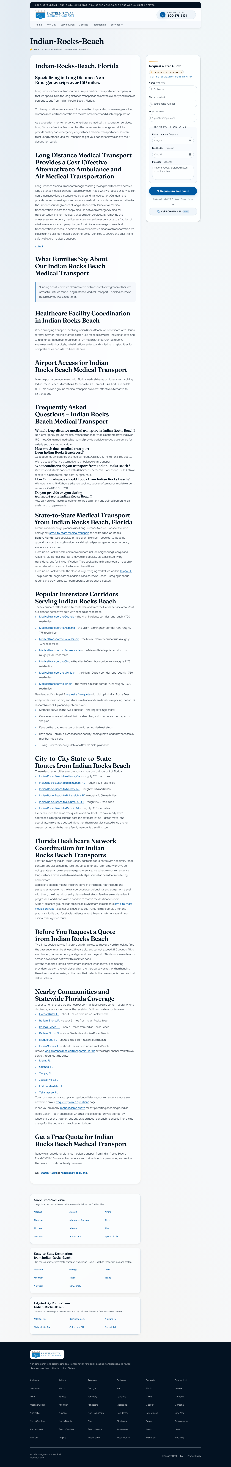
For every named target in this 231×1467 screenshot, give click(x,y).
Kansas (62, 1396)
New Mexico (152, 1412)
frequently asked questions (72, 1102)
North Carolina (37, 1421)
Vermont (34, 1437)
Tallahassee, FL (48, 1092)
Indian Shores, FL (49, 1046)
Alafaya (73, 1211)
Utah (177, 1429)
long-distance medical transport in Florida (70, 1051)
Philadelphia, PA (42, 1327)
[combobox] (173, 140)
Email (156, 111)
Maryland (179, 1396)
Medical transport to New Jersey (59, 639)
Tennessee (122, 1429)
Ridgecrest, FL (48, 1039)
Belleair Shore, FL (49, 1020)
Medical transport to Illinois (55, 684)
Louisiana (121, 1396)
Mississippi (122, 1404)
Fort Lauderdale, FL (51, 1086)
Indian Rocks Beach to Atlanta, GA (59, 776)
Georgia (73, 1269)
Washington (94, 1437)
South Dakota (95, 1429)
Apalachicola (111, 1236)
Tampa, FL (126, 571)
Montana (179, 1404)
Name (157, 82)
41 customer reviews (51, 49)
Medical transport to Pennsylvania (59, 650)
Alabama (38, 1269)
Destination (163, 148)
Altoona (38, 1228)
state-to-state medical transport (69, 533)
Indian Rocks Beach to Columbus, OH (61, 802)
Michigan (38, 1277)
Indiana (178, 1388)
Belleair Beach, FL (49, 1027)
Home (39, 24)
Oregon (149, 1421)
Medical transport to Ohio (54, 661)
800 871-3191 (49, 1173)
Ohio (107, 1269)
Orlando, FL (46, 1067)
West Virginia (123, 1437)
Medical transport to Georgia (56, 616)
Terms (190, 199)
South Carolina (66, 1429)
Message (162, 161)
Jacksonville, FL (48, 1079)
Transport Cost (169, 1455)
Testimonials (99, 24)
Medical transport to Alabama (57, 628)
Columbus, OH (76, 1327)
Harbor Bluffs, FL (49, 1014)
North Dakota (65, 1421)
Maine (149, 1396)
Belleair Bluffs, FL (49, 1033)
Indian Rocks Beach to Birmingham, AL (62, 782)
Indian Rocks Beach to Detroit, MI (59, 808)
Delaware (34, 1388)
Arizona (62, 1380)
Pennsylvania (181, 1421)
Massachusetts (37, 1404)
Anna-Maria (75, 1236)
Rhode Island (36, 1429)
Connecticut (181, 1380)
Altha (107, 1219)
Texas (108, 1277)
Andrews (38, 1236)
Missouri (150, 1404)
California (121, 1380)
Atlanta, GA (40, 1318)
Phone (157, 97)
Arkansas (92, 1380)
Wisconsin (151, 1437)
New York (38, 1285)
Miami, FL (44, 1060)
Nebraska (35, 1412)
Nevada (63, 1412)
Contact (83, 24)
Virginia (62, 1437)
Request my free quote (174, 190)
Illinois (72, 1277)
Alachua (38, 1211)
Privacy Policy (194, 1455)
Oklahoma (122, 1421)
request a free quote (78, 694)
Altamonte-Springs (79, 1219)
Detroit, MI (110, 1327)
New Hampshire (96, 1412)
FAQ (182, 1455)
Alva (107, 1228)
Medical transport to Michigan (57, 672)
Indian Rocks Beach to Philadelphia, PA (62, 795)
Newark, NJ (110, 1318)
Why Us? (51, 24)
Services (115, 24)
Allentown (39, 1219)
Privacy (184, 199)
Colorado (150, 1380)
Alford (108, 1211)
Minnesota (93, 1404)
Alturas (73, 1228)
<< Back (39, 246)
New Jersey (75, 1285)
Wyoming (179, 1437)
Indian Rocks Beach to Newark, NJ (59, 789)
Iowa (32, 1396)
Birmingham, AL (77, 1318)
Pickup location (165, 134)
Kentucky (92, 1396)
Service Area (67, 24)
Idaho (119, 1388)
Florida (62, 1388)
